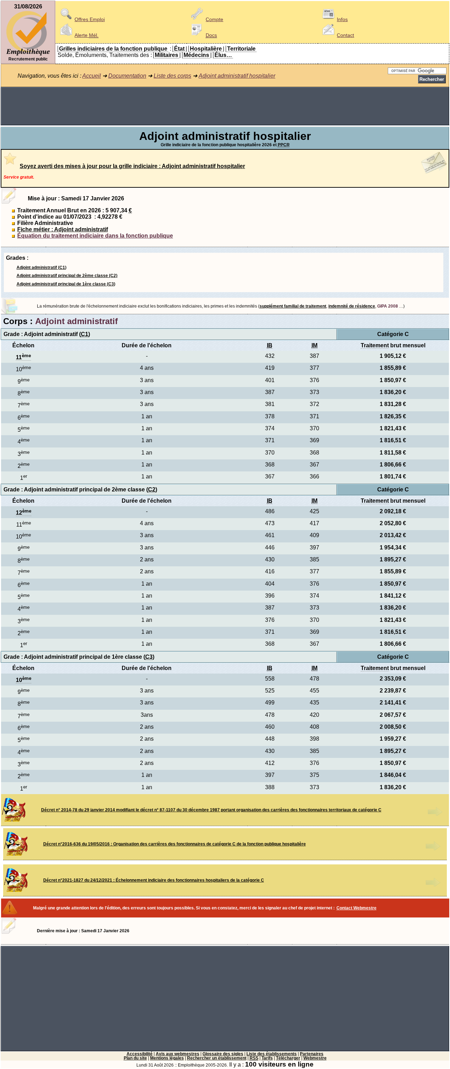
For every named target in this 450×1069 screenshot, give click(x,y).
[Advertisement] (225, 106)
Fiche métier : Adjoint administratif (62, 229)
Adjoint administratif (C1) (41, 267)
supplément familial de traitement (292, 306)
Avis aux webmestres (177, 1054)
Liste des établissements (271, 1054)
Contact (345, 35)
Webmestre (315, 1058)
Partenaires (311, 1054)
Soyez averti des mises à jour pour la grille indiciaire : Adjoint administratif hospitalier (132, 166)
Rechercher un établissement (216, 1058)
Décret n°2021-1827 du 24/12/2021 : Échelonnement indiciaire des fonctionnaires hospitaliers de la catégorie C (153, 880)
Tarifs (267, 1058)
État (179, 49)
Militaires (166, 55)
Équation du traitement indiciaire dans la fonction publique (95, 236)
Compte (214, 19)
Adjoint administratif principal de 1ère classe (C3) (66, 284)
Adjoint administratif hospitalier (237, 76)
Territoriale (241, 49)
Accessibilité (140, 1054)
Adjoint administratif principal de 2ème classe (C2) (67, 275)
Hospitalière (206, 49)
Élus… (223, 55)
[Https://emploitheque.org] (28, 55)
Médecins (196, 55)
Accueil (91, 76)
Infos (342, 19)
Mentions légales (167, 1058)
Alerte (86, 35)
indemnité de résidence (351, 306)
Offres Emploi (90, 19)
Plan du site (135, 1058)
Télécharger (288, 1058)
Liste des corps (172, 76)
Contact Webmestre (356, 908)
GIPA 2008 (387, 306)
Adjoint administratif (76, 321)
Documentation (127, 76)
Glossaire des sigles (222, 1054)
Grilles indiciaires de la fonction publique (113, 49)
